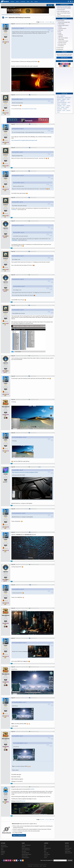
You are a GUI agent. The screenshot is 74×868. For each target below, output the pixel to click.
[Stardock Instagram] (67, 64)
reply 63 (24, 437)
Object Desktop (3, 845)
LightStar (5, 228)
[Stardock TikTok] (64, 66)
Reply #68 (13, 564)
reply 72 (24, 702)
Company (46, 843)
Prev (43, 22)
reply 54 (22, 175)
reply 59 (22, 309)
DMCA (41, 866)
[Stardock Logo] (5, 1)
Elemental (23, 846)
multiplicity (64, 99)
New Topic (50, 5)
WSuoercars (22, 801)
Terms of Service (36, 866)
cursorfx (58, 107)
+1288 (6, 799)
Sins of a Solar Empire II (26, 849)
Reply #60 (13, 305)
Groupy (2, 854)
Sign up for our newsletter (46, 860)
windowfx (67, 107)
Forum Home (5, 7)
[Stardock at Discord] (62, 66)
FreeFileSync (14, 209)
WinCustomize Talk (16, 14)
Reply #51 (13, 23)
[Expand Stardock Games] (56, 47)
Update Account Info (68, 852)
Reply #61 (13, 355)
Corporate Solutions (4, 846)
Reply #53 (13, 124)
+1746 (6, 233)
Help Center (67, 845)
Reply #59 (13, 274)
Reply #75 (13, 786)
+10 (5, 479)
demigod (62, 107)
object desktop (59, 108)
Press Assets (46, 852)
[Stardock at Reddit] (60, 66)
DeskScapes (3, 851)
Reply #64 (13, 432)
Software (12, 1)
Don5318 (32, 789)
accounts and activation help (61, 102)
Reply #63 (13, 399)
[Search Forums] (72, 1)
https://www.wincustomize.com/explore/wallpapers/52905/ (25, 472)
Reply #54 (13, 147)
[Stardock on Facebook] (61, 64)
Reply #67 (13, 532)
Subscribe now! (64, 57)
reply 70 (24, 642)
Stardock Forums (33, 94)
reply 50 (22, 28)
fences (58, 96)
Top (53, 23)
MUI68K (6, 474)
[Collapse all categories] (72, 20)
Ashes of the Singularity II (26, 845)
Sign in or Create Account (19, 835)
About (45, 845)
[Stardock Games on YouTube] (63, 64)
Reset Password (67, 851)
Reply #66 (13, 508)
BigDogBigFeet (5, 406)
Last (53, 22)
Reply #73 (13, 697)
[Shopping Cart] (70, 1)
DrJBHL (5, 31)
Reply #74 (13, 731)
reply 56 (22, 225)
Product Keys (67, 849)
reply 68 (22, 589)
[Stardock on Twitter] (59, 64)
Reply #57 (13, 220)
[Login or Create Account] (68, 1)
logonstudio (59, 110)
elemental (65, 108)
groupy (68, 99)
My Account (67, 846)
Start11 (2, 848)
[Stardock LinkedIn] (66, 66)
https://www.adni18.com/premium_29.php (29, 108)
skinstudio (68, 105)
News (28, 1)
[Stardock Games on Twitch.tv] (65, 64)
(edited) (39, 466)
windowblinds (63, 96)
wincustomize (64, 104)
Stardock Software (8, 14)
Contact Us (46, 855)
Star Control (24, 851)
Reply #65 (13, 466)
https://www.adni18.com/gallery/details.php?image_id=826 (24, 140)
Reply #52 (13, 94)
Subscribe (70, 860)
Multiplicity (3, 852)
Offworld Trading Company (26, 854)
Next (51, 22)
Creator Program (47, 854)
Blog (32, 1)
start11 (64, 105)
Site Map (44, 866)
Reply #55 (13, 171)
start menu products (60, 97)
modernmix (68, 110)
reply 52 (22, 128)
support (58, 112)
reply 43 (21, 470)
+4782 (6, 36)
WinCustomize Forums (34, 23)
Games (17, 1)
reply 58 (22, 279)
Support (36, 1)
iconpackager (59, 105)
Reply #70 (13, 608)
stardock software (68, 97)
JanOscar (5, 102)
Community (23, 1)
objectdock (59, 99)
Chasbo (6, 794)
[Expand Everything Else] (56, 49)
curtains (63, 110)
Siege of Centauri (25, 855)
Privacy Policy (30, 866)
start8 (58, 100)
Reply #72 (13, 666)
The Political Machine (25, 852)
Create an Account (68, 848)
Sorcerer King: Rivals (25, 857)
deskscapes (62, 100)
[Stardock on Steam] (70, 64)
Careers (45, 849)
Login (14, 7)
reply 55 (21, 202)
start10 (69, 102)
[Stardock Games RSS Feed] (69, 66)
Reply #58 (13, 251)
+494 (5, 412)
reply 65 (23, 513)
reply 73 (21, 736)
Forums (45, 857)
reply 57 (22, 255)
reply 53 (21, 152)
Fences (2, 849)
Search (10, 7)
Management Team (47, 848)
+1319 (6, 107)
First (41, 22)
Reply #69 (13, 584)
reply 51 (21, 99)
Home (3, 14)
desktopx (58, 104)
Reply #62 (13, 376)
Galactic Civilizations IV (26, 848)
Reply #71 (13, 638)
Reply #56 (13, 197)
